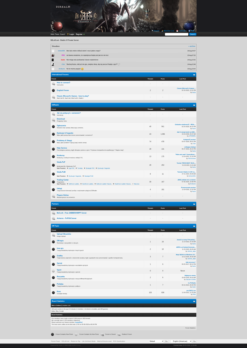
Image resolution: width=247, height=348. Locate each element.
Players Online (63, 195)
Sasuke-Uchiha (191, 279)
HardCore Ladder (87, 184)
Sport (59, 270)
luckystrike (192, 176)
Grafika (60, 256)
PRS (194, 294)
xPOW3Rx (192, 136)
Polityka (60, 284)
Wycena (136, 184)
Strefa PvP (61, 162)
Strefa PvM (61, 172)
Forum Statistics (190, 328)
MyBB (61, 345)
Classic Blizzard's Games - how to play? (73, 96)
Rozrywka (61, 277)
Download (61, 119)
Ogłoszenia (61, 126)
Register (79, 34)
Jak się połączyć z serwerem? (69, 113)
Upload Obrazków (64, 234)
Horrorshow (192, 158)
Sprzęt (59, 263)
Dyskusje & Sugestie (65, 133)
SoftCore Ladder (74, 184)
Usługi (59, 188)
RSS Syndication (119, 341)
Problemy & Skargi (64, 140)
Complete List (65, 305)
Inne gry (60, 248)
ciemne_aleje (192, 251)
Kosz (59, 291)
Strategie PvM (88, 176)
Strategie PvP (90, 168)
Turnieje (79, 168)
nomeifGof (78, 322)
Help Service (62, 148)
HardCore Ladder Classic (123, 184)
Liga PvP (71, 168)
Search (156, 31)
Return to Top (75, 341)
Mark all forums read (104, 341)
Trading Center (63, 180)
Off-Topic (55, 226)
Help (192, 31)
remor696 (61, 51)
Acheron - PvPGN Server (66, 218)
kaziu (194, 92)
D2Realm (55, 105)
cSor (63, 64)
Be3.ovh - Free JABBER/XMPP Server (72, 213)
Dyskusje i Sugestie (104, 168)
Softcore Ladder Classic (103, 184)
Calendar (182, 31)
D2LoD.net (65, 341)
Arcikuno (62, 69)
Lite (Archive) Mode (89, 341)
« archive (191, 46)
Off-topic (60, 241)
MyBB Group (76, 345)
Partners (55, 204)
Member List (169, 31)
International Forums (60, 74)
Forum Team (55, 341)
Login (71, 34)
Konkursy (60, 155)
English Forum (63, 90)
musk (194, 287)
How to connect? (63, 83)
